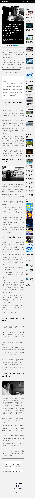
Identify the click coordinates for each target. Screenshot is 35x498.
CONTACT (20, 488)
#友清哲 (12, 464)
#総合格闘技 (18, 466)
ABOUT (14, 488)
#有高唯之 (17, 464)
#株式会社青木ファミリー (9, 466)
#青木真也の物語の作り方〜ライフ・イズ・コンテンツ (12, 471)
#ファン (7, 464)
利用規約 (17, 492)
